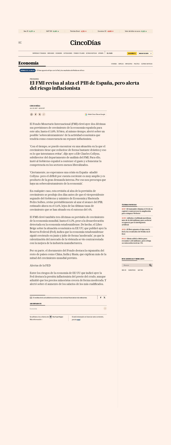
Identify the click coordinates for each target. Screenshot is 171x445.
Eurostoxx (131, 270)
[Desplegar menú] (20, 42)
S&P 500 (49, 31)
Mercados (50, 53)
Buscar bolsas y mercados (133, 259)
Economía (59, 53)
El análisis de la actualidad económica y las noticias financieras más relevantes (60, 298)
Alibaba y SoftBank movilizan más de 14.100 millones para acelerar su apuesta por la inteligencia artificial (136, 221)
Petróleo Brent (75, 31)
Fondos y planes (79, 53)
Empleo (121, 64)
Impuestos (128, 64)
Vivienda (114, 64)
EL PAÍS (108, 52)
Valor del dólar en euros (132, 31)
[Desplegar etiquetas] (105, 308)
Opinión (100, 53)
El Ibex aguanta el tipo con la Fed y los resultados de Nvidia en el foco (60, 70)
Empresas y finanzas (39, 53)
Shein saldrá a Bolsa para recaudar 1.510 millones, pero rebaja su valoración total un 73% (136, 241)
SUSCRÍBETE (132, 53)
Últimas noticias (91, 53)
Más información (35, 319)
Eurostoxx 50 (102, 31)
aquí (78, 320)
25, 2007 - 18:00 (37, 108)
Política (137, 64)
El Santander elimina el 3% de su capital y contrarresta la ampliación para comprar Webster (137, 211)
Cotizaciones (68, 53)
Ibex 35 (26, 31)
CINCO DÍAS (35, 106)
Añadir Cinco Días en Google (96, 114)
